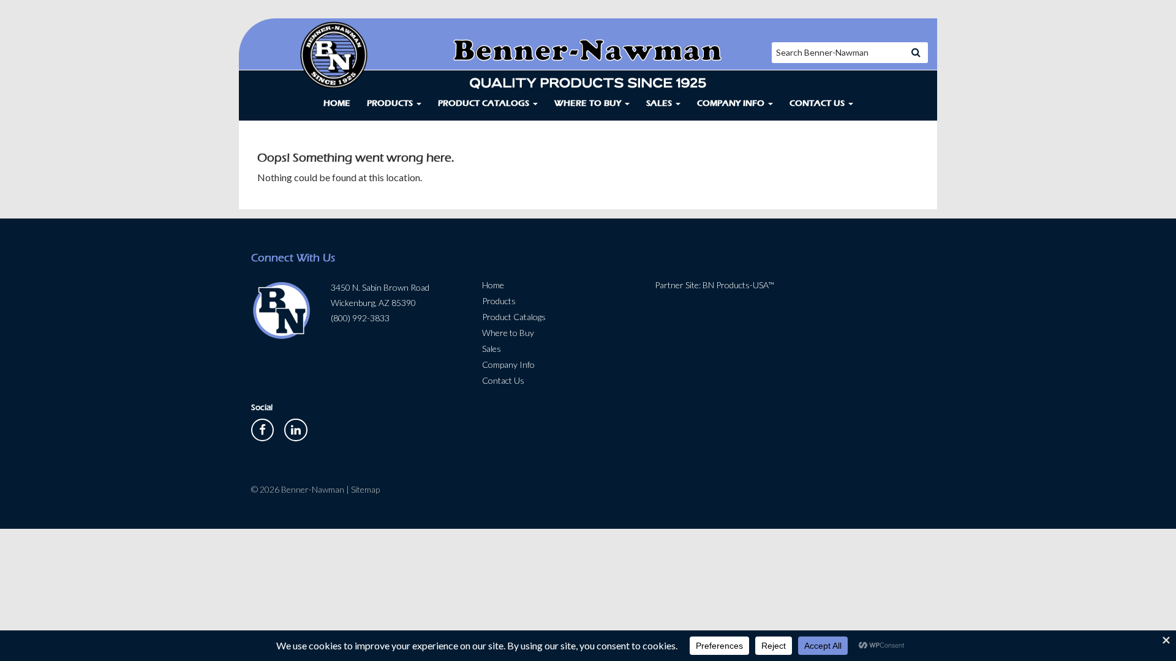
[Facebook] (263, 429)
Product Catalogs (485, 103)
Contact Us (818, 103)
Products (391, 103)
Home (336, 103)
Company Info (732, 103)
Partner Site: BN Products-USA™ (714, 285)
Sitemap (365, 489)
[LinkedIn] (295, 429)
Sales (660, 103)
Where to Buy (589, 103)
